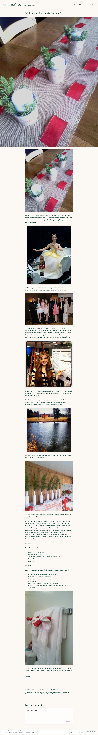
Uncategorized (54, 689)
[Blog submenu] (88, 4)
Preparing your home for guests (33, 694)
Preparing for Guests (63, 692)
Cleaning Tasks (40, 692)
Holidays (46, 692)
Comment (67, 721)
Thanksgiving (55, 694)
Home (50, 692)
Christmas (33, 692)
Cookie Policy (31, 732)
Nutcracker (55, 692)
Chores (28, 692)
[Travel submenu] (95, 4)
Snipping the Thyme (15, 4)
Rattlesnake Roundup (46, 694)
